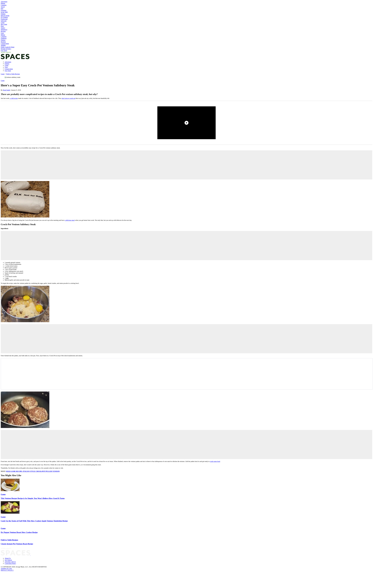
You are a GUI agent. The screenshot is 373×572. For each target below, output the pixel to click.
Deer (2, 26)
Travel (3, 7)
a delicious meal (70, 220)
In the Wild (4, 12)
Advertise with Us (10, 562)
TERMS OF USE (6, 568)
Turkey (3, 28)
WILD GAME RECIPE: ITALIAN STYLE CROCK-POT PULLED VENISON (33, 471)
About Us (8, 558)
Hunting (3, 42)
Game (2, 22)
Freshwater (4, 19)
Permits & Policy (6, 49)
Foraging (3, 10)
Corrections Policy (10, 563)
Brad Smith (6, 90)
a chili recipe (14, 98)
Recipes (3, 31)
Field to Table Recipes (13, 74)
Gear (2, 33)
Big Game (4, 24)
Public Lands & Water (7, 47)
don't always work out (68, 98)
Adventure (4, 1)
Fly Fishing (4, 17)
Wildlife (3, 45)
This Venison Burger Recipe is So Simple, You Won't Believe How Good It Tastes (33, 498)
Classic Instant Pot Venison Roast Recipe (17, 544)
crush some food (215, 461)
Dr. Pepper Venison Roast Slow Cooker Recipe (19, 532)
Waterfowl (4, 29)
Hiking (3, 3)
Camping (3, 5)
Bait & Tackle (5, 15)
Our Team (4, 50)
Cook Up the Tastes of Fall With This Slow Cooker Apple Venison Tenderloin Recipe (34, 521)
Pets (2, 8)
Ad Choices (8, 560)
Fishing (3, 14)
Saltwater (4, 21)
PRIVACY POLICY (7, 570)
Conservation (5, 43)
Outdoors (4, 38)
